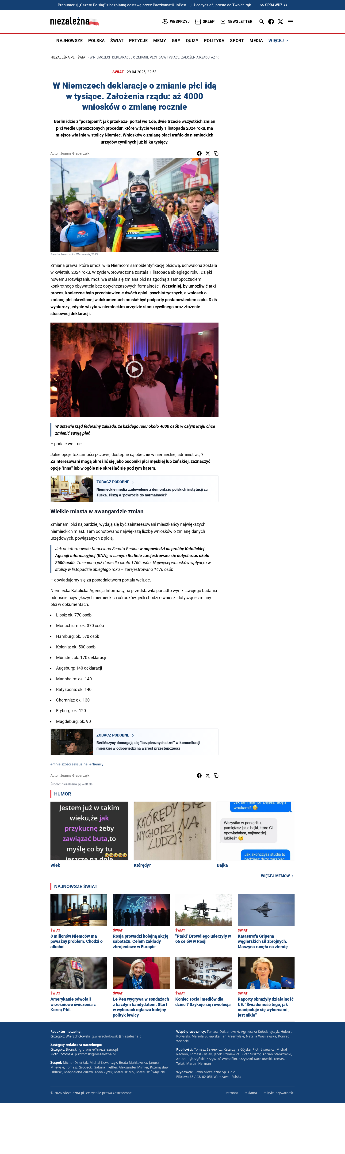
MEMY (159, 40)
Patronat (231, 1093)
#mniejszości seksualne (69, 764)
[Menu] (290, 21)
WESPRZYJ (180, 21)
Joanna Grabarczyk (74, 153)
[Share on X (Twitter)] (207, 153)
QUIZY (192, 40)
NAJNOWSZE (69, 40)
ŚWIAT (116, 40)
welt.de (149, 121)
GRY (176, 40)
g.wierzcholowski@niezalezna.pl (117, 1036)
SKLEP (209, 21)
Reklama (250, 1093)
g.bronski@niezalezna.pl (98, 1049)
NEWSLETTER (240, 21)
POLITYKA (214, 40)
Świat (82, 57)
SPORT (237, 40)
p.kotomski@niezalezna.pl (95, 1054)
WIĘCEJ (276, 40)
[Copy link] (216, 153)
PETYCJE (138, 40)
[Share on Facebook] (199, 153)
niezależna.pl (62, 57)
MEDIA (256, 40)
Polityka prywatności (279, 1093)
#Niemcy (96, 764)
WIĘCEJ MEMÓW (275, 876)
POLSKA (96, 40)
